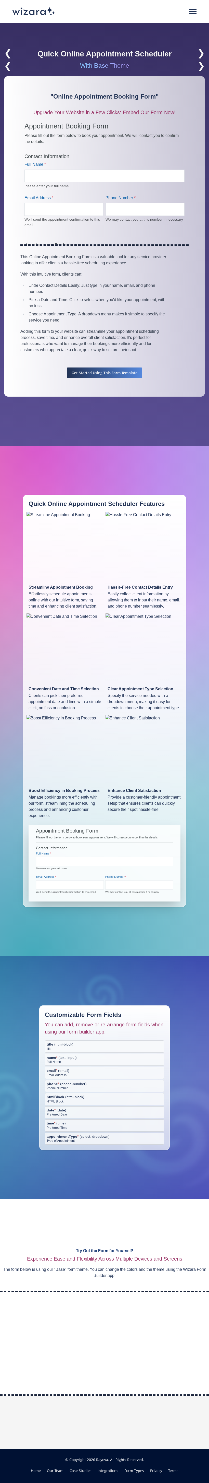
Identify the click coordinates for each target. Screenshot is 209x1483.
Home (36, 1470)
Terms (173, 1470)
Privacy (156, 1470)
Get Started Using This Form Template (104, 372)
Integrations (108, 1470)
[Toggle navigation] (193, 11)
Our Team (55, 1470)
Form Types (134, 1470)
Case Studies (81, 1470)
